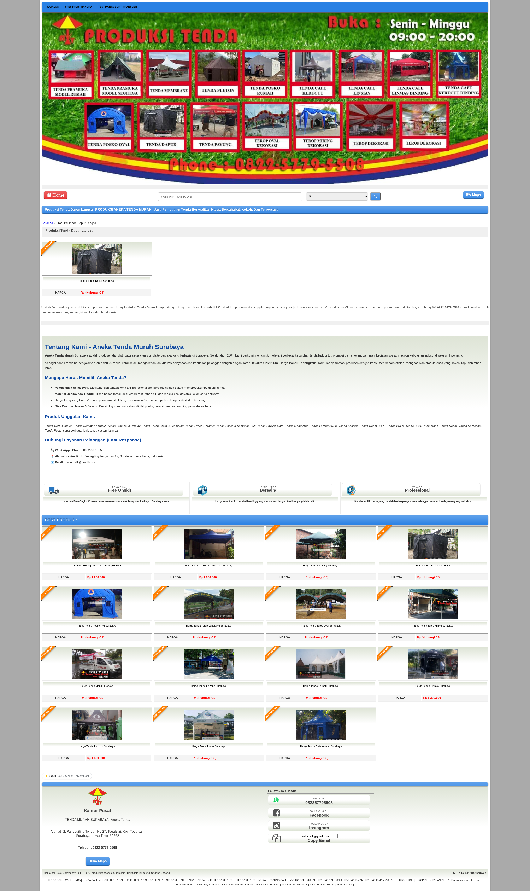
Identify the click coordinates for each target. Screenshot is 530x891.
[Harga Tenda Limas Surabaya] (209, 738)
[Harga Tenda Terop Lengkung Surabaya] (209, 618)
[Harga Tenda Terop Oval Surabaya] (321, 618)
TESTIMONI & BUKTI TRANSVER (117, 6)
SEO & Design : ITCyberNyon (469, 873)
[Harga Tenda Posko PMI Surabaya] (97, 618)
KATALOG (53, 6)
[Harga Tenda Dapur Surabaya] (97, 273)
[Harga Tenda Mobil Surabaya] (97, 678)
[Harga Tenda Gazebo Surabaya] (209, 678)
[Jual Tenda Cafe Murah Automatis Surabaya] (209, 557)
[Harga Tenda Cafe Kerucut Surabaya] (321, 738)
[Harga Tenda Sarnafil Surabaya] (321, 678)
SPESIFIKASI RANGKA (78, 6)
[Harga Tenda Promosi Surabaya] (97, 738)
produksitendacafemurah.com (108, 873)
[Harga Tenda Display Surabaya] (433, 678)
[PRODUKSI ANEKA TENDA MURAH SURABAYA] (265, 183)
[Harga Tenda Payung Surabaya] (321, 557)
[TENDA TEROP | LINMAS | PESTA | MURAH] (97, 557)
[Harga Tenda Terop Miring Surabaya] (433, 618)
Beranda (47, 223)
